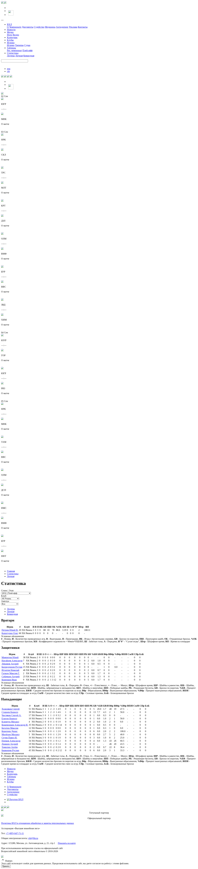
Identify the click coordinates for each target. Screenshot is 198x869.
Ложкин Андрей (10, 744)
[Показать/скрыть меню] (2, 20)
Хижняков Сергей (11, 709)
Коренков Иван (9, 679)
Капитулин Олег (10, 633)
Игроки (10, 42)
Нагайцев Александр (12, 660)
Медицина (50, 27)
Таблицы (11, 48)
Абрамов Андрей (10, 664)
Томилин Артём (10, 747)
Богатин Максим (10, 728)
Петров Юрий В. (10, 630)
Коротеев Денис (10, 731)
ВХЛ (9, 24)
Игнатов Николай (10, 670)
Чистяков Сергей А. (11, 715)
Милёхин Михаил (10, 734)
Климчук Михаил (10, 721)
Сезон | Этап (7, 590)
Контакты (83, 27)
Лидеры (11, 55)
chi (8, 71)
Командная (28, 55)
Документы (27, 27)
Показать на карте (67, 843)
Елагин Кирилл (9, 718)
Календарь (12, 37)
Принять (6, 866)
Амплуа (5, 601)
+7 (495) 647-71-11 (15, 833)
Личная (19, 55)
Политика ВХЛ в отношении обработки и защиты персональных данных (37, 823)
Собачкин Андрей (11, 676)
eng (8, 68)
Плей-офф (27, 50)
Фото (9, 35)
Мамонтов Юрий (10, 657)
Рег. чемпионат (14, 50)
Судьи (27, 45)
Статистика (12, 53)
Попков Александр (11, 741)
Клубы (10, 40)
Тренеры (19, 45)
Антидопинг (62, 27)
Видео (16, 35)
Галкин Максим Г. (11, 673)
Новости (11, 29)
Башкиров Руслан (10, 750)
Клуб (3, 596)
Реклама (73, 27)
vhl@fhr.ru (33, 838)
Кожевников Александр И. (15, 725)
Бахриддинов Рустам (12, 667)
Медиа (10, 32)
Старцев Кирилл (10, 712)
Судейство (39, 27)
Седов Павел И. (9, 737)
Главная (11, 571)
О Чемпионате (14, 27)
